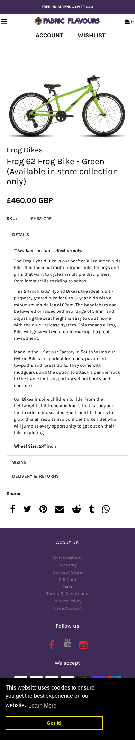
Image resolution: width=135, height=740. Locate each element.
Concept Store (67, 572)
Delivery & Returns (35, 476)
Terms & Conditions (67, 593)
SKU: (12, 218)
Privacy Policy (67, 600)
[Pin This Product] (43, 510)
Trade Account (67, 608)
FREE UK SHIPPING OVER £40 (67, 6)
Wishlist (92, 35)
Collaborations (67, 557)
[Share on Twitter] (27, 510)
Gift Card (67, 579)
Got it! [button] (54, 723)
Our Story (67, 565)
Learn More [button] (42, 706)
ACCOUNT (49, 35)
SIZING (19, 462)
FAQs (67, 586)
